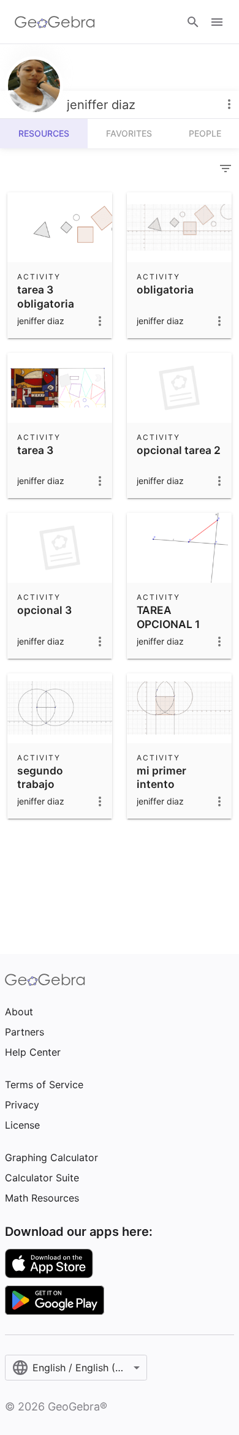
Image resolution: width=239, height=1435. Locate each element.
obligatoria (165, 289)
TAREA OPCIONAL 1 (168, 617)
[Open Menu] (217, 22)
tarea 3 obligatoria (45, 296)
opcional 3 (44, 610)
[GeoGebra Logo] (55, 22)
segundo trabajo (40, 777)
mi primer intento (161, 777)
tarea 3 (35, 450)
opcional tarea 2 (179, 450)
